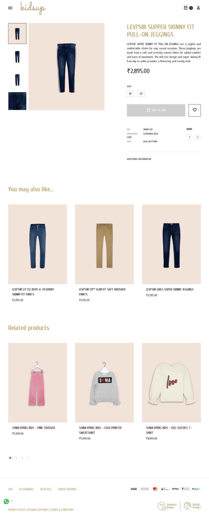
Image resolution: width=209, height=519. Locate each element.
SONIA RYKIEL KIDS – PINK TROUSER (33, 428)
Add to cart (159, 110)
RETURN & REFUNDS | (39, 509)
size (129, 86)
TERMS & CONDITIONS (62, 509)
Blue (145, 141)
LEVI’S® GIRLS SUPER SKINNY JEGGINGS (170, 289)
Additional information (139, 159)
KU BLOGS (45, 489)
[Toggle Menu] (10, 8)
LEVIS (129, 137)
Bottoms (153, 141)
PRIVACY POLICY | (18, 509)
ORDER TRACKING (67, 489)
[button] (130, 94)
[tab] (139, 160)
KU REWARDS (26, 489)
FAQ (10, 489)
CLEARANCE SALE (150, 133)
